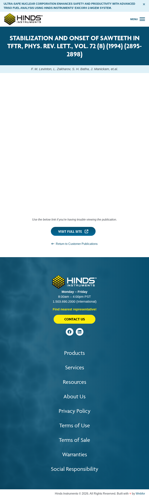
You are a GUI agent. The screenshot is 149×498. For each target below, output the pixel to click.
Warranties (74, 454)
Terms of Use (74, 425)
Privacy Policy (74, 411)
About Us (74, 396)
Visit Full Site (71, 231)
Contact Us (74, 319)
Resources (74, 382)
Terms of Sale (74, 440)
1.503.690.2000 (64, 301)
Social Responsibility (74, 469)
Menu (134, 19)
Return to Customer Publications (76, 243)
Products (74, 353)
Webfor (140, 493)
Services (74, 367)
